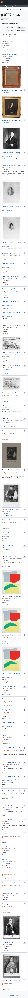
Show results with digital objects (17, 37)
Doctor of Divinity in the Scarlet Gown (12, 762)
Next (17, 995)
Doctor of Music (7, 805)
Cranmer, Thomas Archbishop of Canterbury (12, 470)
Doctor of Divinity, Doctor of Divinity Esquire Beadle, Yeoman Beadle (12, 776)
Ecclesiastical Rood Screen (10, 883)
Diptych (4, 735)
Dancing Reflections (8, 710)
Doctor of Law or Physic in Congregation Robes (12, 791)
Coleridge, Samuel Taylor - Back (12, 90)
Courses (4, 405)
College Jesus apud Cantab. (10, 276)
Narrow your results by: (14, 10)
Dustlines (5, 872)
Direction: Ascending (21, 30)
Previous (12, 995)
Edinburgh (5, 904)
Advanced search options (10, 24)
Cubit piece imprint (8, 545)
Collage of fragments (8, 253)
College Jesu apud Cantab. (10, 263)
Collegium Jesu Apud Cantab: (11, 312)
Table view (21, 27)
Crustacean (5, 532)
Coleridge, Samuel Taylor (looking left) (12, 206)
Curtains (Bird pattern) (9, 556)
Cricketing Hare (7, 520)
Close (9, 13)
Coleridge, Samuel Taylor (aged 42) (12, 153)
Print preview (6, 27)
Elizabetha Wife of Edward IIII (11, 981)
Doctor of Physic (7, 819)
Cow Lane (5, 418)
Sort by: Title (11, 30)
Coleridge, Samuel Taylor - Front (12, 120)
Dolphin (4, 834)
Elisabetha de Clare (8, 942)
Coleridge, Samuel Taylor (10, 41)
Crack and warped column (10, 431)
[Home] (2, 2)
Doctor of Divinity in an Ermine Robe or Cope (12, 748)
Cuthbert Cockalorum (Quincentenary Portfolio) (12, 596)
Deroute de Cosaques (9, 722)
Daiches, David (6, 699)
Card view (14, 27)
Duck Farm (5, 846)
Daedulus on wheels (8, 686)
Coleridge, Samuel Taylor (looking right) (12, 242)
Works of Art (9, 45)
